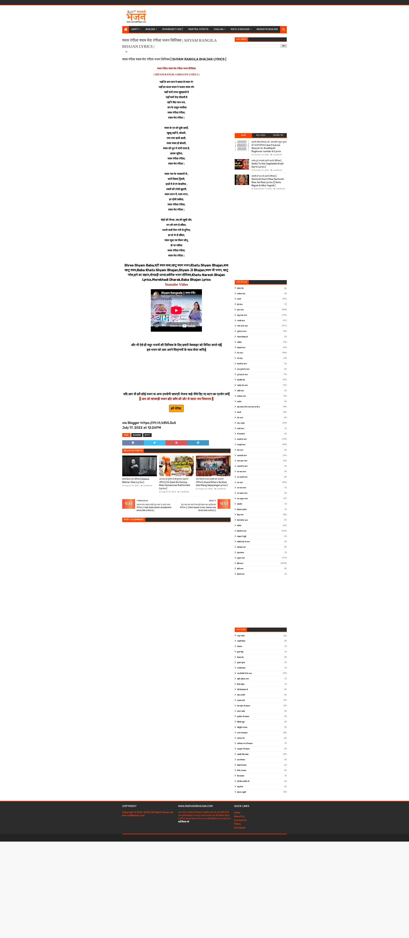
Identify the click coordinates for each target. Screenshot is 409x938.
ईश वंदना (240, 304)
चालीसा (239, 342)
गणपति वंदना (241, 321)
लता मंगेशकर (241, 760)
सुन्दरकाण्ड (240, 553)
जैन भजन (240, 353)
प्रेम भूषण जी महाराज (243, 706)
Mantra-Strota (198, 29)
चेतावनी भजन (241, 348)
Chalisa (219, 29)
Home (237, 812)
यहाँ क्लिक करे (183, 821)
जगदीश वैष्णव (241, 668)
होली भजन (240, 569)
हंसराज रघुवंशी (241, 792)
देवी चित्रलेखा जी (242, 690)
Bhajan (150, 29)
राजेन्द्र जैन (241, 738)
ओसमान (239, 646)
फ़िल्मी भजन (240, 574)
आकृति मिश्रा (241, 641)
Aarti (134, 29)
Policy (237, 824)
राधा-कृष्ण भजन (242, 461)
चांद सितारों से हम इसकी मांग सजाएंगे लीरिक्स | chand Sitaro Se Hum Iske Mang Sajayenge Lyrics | (212, 482)
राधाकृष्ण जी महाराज (243, 749)
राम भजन (240, 483)
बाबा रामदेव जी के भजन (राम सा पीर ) (248, 407)
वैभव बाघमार (240, 776)
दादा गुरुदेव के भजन (243, 369)
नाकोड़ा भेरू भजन (242, 385)
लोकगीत (239, 504)
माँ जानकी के (241, 434)
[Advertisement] (228, 15)
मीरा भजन (240, 450)
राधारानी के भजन (242, 466)
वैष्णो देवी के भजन (242, 520)
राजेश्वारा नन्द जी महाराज (245, 743)
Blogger (137, 435)
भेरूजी (239, 412)
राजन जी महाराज (242, 733)
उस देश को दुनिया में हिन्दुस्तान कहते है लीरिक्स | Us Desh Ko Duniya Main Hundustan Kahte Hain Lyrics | (174, 484)
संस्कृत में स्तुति (241, 536)
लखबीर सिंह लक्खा (242, 754)
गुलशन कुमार (241, 663)
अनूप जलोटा (241, 636)
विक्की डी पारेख (241, 765)
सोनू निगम (240, 787)
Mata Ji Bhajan (240, 29)
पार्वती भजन (240, 391)
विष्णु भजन (240, 515)
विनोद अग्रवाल (241, 770)
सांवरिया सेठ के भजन (243, 542)
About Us (239, 816)
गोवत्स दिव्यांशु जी (242, 337)
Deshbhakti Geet (172, 29)
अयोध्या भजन (241, 294)
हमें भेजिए (176, 408)
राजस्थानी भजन (242, 456)
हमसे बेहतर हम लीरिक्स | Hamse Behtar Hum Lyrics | (135, 481)
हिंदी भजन (240, 563)
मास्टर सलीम (241, 711)
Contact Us (240, 820)
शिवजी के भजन (241, 531)
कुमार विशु (240, 652)
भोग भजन (240, 418)
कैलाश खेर (240, 657)
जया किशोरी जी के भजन (244, 673)
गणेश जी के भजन (242, 326)
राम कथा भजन (241, 472)
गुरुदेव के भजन (241, 331)
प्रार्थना (239, 402)
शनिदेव (239, 526)
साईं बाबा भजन (241, 547)
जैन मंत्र (240, 358)
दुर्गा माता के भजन (242, 375)
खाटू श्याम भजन (242, 315)
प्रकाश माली (241, 700)
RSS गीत (240, 288)
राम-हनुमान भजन (242, 499)
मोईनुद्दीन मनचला (242, 727)
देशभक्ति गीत (241, 380)
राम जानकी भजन (242, 477)
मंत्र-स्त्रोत (241, 423)
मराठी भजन (240, 429)
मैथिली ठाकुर (241, 722)
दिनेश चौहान (240, 684)
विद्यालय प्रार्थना (242, 510)
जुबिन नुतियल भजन (243, 679)
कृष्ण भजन (240, 310)
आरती (239, 299)
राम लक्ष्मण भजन (242, 493)
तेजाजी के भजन (242, 364)
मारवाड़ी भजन (241, 445)
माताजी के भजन (242, 439)
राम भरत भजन (241, 488)
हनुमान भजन (241, 558)
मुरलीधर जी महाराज (243, 717)
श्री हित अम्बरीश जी (243, 781)
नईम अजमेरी (241, 695)
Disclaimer (240, 827)
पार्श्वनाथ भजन (241, 396)
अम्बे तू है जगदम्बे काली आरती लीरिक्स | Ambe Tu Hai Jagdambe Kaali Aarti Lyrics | (267, 163)
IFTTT (147, 435)
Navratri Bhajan (267, 29)
